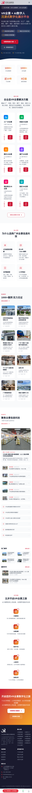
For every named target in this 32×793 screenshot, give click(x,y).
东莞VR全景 (20, 759)
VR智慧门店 (27, 736)
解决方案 (3, 752)
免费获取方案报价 (15, 710)
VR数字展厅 (20, 734)
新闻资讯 (3, 757)
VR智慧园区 (20, 743)
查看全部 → (28, 548)
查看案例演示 (9, 47)
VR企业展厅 (20, 745)
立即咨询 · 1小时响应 (11, 790)
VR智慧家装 (20, 740)
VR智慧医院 (20, 736)
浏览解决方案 (16, 716)
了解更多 (4, 137)
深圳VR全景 (20, 754)
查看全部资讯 (4, 423)
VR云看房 (19, 738)
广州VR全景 (20, 752)
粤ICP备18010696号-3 (25, 786)
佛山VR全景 (20, 757)
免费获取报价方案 (9, 41)
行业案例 (3, 754)
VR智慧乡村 (27, 743)
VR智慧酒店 (27, 738)
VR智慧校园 (27, 734)
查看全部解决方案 (15, 215)
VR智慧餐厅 (27, 740)
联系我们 (3, 759)
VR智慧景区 (20, 732)
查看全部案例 (4, 301)
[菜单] (29, 2)
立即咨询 (10, 137)
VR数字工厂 (27, 732)
